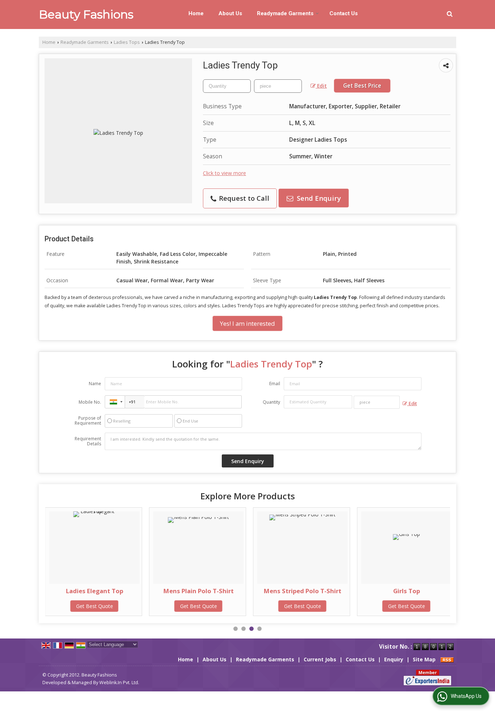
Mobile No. (90, 402)
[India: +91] (115, 401)
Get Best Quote (94, 606)
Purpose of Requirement (88, 421)
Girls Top (406, 591)
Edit (321, 85)
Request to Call (243, 198)
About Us (230, 13)
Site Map (424, 659)
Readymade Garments (285, 13)
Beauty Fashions (86, 14)
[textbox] (278, 86)
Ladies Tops (127, 42)
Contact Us (343, 13)
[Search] (449, 13)
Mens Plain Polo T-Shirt (198, 591)
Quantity (271, 402)
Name (95, 383)
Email (274, 383)
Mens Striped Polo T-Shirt (302, 591)
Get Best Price (362, 86)
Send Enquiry (318, 198)
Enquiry (393, 659)
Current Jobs (320, 659)
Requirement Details (88, 441)
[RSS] (447, 659)
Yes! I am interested (247, 323)
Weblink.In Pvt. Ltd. (119, 682)
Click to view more (224, 173)
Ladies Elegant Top (94, 591)
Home (196, 13)
